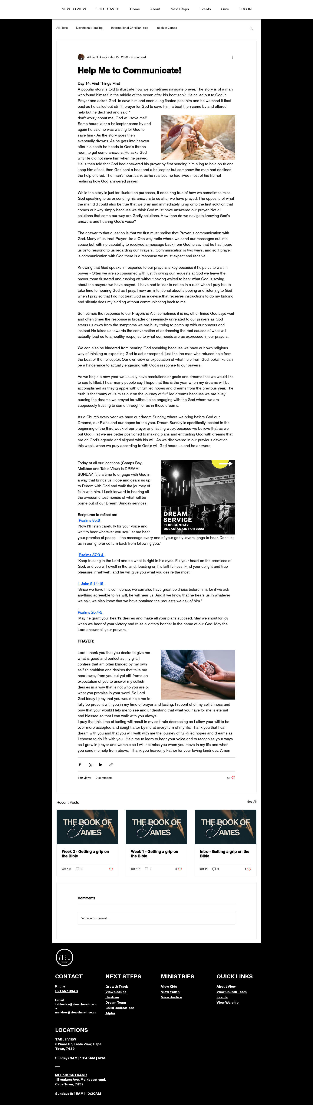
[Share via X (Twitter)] (90, 765)
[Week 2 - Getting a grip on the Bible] (87, 827)
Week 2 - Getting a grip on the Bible (85, 853)
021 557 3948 (66, 991)
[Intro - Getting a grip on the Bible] (225, 827)
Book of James (167, 27)
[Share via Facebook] (80, 765)
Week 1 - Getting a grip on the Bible (154, 853)
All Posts (62, 27)
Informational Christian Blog (129, 27)
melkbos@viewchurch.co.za (75, 1012)
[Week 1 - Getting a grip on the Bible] (156, 827)
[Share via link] (111, 765)
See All (252, 801)
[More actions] (232, 57)
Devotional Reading (89, 27)
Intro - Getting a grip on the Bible (224, 853)
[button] (155, 9)
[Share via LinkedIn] (101, 765)
